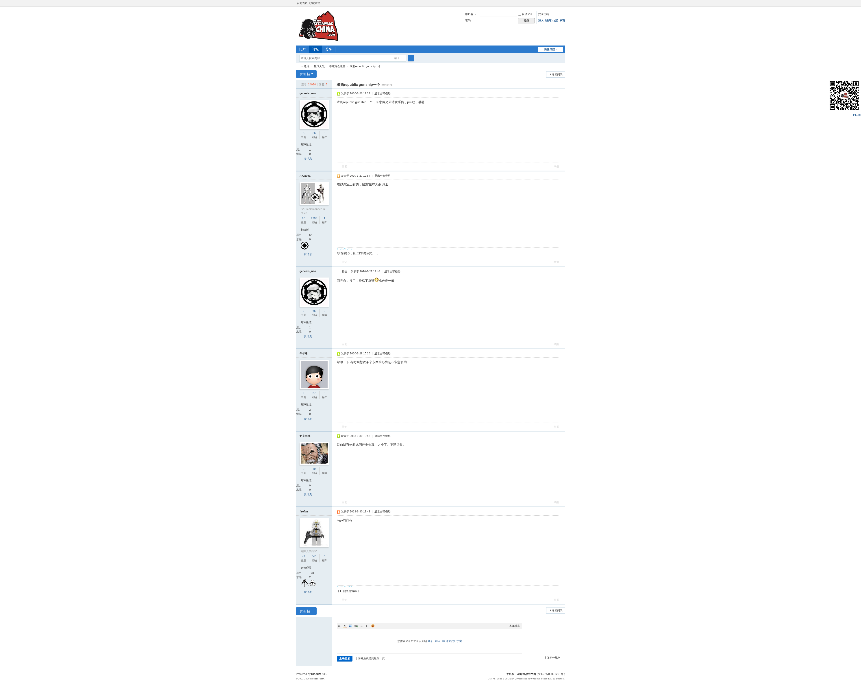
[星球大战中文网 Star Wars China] (318, 25)
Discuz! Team (317, 678)
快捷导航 (549, 49)
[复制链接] (387, 85)
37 (314, 393)
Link (356, 626)
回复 (344, 166)
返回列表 (557, 74)
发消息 (308, 158)
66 (314, 133)
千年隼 (304, 353)
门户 (302, 49)
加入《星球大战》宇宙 (551, 20)
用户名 (469, 14)
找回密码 (543, 14)
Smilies (373, 626)
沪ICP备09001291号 (550, 674)
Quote (361, 626)
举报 (556, 166)
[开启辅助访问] (559, 3)
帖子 (397, 58)
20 (303, 218)
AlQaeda (305, 175)
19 (314, 469)
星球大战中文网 (526, 674)
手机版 (510, 674)
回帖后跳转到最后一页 (371, 658)
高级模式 (514, 625)
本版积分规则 (552, 657)
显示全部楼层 (382, 93)
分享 (329, 49)
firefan (304, 511)
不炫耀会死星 (337, 66)
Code (367, 626)
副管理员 (306, 567)
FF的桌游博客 (348, 591)
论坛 (315, 49)
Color (345, 626)
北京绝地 (305, 436)
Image (350, 626)
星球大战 (319, 66)
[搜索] (411, 58)
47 (303, 556)
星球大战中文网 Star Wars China (298, 66)
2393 (314, 218)
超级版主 (306, 229)
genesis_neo (308, 93)
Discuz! (316, 674)
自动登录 (527, 14)
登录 (430, 641)
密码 (468, 20)
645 (314, 556)
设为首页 (302, 3)
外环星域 (306, 144)
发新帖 (305, 74)
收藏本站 (314, 3)
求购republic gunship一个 (365, 66)
